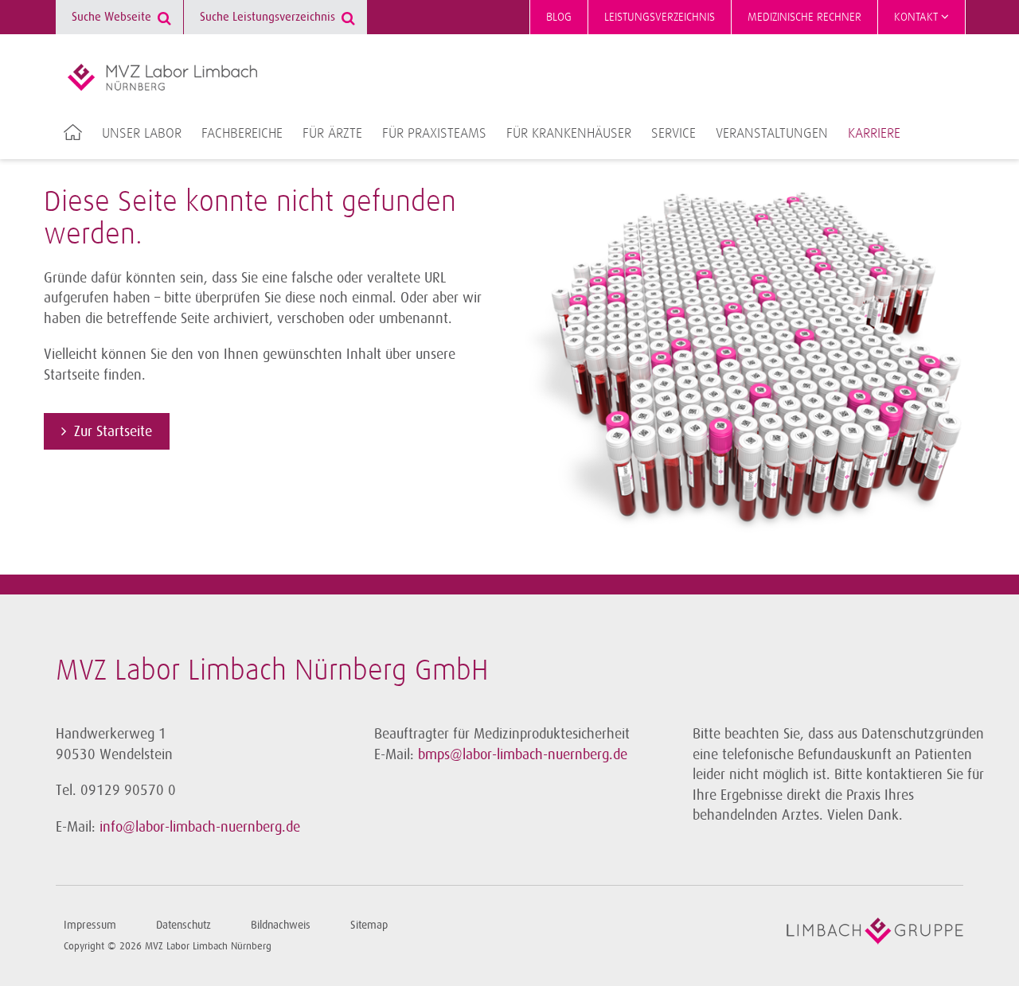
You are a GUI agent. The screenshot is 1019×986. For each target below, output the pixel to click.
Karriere (874, 134)
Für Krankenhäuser (568, 134)
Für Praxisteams (434, 134)
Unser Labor (142, 134)
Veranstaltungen (772, 134)
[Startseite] (162, 77)
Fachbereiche (242, 134)
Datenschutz (183, 925)
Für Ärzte (332, 134)
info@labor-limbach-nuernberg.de (200, 827)
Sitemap (369, 925)
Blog (559, 17)
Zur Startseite (113, 431)
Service (673, 134)
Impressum (90, 925)
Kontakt (917, 17)
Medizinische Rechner (804, 17)
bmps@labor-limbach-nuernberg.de (522, 754)
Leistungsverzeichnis (659, 17)
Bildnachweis (280, 925)
